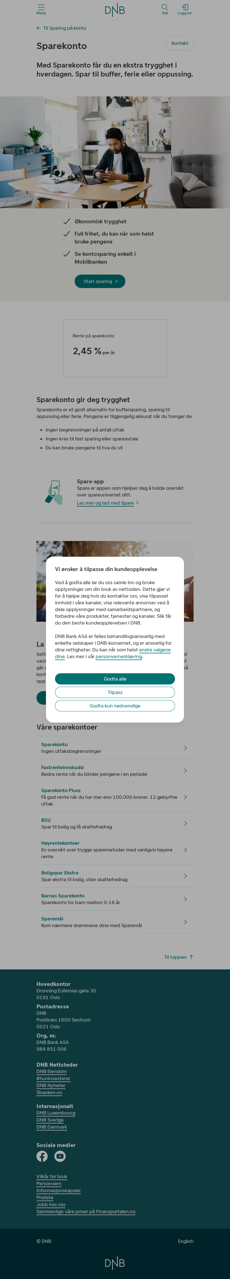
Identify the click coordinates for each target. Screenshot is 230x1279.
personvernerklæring (119, 656)
